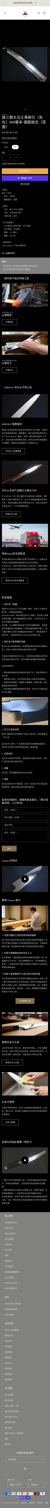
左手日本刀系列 (11, 1283)
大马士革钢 (9, 1277)
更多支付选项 (25, 184)
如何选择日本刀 (11, 1222)
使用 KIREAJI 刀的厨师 (14, 1433)
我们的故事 (9, 1395)
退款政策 (24, 1503)
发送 (9, 848)
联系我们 (8, 1357)
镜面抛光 (8, 1261)
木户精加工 (9, 1266)
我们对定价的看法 (9, 138)
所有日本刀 (9, 1228)
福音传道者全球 (11, 1309)
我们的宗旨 (9, 1400)
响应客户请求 (10, 1422)
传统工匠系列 (10, 1233)
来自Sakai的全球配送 (14, 580)
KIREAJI (11, 1503)
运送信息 (8, 1341)
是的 (7, 147)
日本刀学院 (9, 1315)
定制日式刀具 (11, 514)
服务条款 (40, 1503)
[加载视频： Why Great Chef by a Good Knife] (25, 1160)
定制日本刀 (9, 1335)
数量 (3, 152)
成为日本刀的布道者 (13, 1304)
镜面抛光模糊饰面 (12, 1272)
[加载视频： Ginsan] (25, 879)
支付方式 (8, 1363)
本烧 (6, 1255)
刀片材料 (8, 1250)
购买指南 (8, 1346)
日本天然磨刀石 (11, 1288)
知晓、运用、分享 (12, 1406)
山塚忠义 (9, 370)
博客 (6, 1439)
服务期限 (8, 1379)
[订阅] (41, 1459)
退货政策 (8, 1368)
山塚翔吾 (9, 322)
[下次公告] (45, 3)
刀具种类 (8, 1244)
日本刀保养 (10, 1122)
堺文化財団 (9, 1239)
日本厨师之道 (25, 1001)
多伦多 (16, 1503)
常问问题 (8, 1352)
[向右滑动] (30, 109)
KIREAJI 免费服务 (13, 451)
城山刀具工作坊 (11, 1417)
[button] (5, 13)
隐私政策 (8, 1374)
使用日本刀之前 (12, 1062)
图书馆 (7, 1444)
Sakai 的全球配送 (12, 1330)
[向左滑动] (19, 109)
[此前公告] (4, 3)
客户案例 (8, 1428)
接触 (46, 1503)
